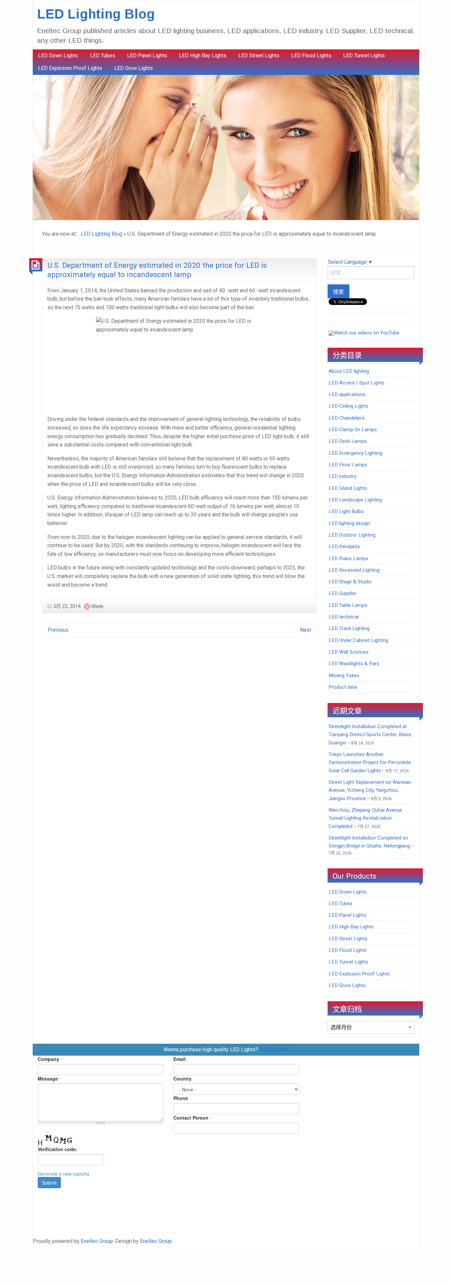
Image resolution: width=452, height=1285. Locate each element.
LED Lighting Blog (96, 14)
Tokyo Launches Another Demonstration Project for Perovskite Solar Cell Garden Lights (370, 762)
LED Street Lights (258, 55)
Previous (58, 630)
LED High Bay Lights (202, 55)
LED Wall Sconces (349, 652)
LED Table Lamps (348, 605)
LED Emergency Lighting (355, 453)
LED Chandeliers (347, 418)
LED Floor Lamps (348, 465)
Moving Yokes (344, 675)
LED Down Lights (58, 55)
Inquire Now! (274, 1049)
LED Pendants (344, 547)
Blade (98, 606)
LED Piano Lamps (348, 558)
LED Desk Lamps (348, 441)
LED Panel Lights (147, 55)
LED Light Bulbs (346, 511)
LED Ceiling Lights (348, 406)
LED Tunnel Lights (364, 55)
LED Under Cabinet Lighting (358, 640)
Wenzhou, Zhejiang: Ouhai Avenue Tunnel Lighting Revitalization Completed (365, 818)
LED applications (347, 394)
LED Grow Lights (133, 68)
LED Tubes (102, 55)
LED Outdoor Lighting (352, 535)
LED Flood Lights (311, 55)
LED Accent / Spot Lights (356, 383)
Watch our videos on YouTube (366, 333)
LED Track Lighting (349, 628)
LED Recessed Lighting (354, 570)
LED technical (344, 617)
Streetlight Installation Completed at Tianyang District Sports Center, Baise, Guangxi (370, 735)
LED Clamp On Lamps (353, 430)
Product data (343, 687)
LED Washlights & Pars (354, 664)
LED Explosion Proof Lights (70, 68)
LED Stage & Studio (350, 582)
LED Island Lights (348, 488)
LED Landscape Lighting (355, 500)
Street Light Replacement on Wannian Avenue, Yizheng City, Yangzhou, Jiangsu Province (370, 790)
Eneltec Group (97, 1241)
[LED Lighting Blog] (226, 147)
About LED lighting (349, 371)
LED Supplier (342, 593)
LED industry (342, 476)
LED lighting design (349, 523)
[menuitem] (58, 55)
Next (305, 630)
